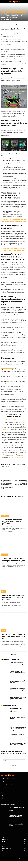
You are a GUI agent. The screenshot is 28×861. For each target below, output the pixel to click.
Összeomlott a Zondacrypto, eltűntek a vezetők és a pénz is (13, 636)
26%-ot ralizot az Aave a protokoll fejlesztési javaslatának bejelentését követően (21, 482)
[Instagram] (7, 784)
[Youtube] (14, 784)
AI (5, 464)
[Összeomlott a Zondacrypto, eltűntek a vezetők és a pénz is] (14, 623)
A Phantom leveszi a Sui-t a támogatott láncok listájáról (13, 560)
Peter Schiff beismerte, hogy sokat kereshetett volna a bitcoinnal (13, 597)
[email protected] (10, 781)
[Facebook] (11, 472)
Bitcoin (3, 591)
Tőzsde (3, 630)
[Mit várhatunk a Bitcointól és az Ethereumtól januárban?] (5, 745)
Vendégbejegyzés (22, 12)
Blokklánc (4, 554)
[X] (14, 472)
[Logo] (14, 2)
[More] (17, 472)
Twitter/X (20, 419)
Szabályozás (5, 515)
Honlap (8, 419)
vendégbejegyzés (5, 466)
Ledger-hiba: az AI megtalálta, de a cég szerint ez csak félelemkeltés (18, 698)
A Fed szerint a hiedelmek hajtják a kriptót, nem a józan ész (12, 522)
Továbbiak (13, 654)
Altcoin (3, 12)
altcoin (8, 464)
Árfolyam (8, 12)
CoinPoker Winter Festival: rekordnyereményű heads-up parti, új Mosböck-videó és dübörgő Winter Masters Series (18, 728)
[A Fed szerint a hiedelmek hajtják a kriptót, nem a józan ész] (14, 508)
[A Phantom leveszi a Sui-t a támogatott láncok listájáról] (14, 547)
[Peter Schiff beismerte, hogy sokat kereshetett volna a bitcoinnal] (14, 584)
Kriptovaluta (13, 12)
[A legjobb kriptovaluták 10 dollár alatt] (5, 736)
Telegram (14, 419)
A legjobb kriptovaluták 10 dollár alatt (17, 735)
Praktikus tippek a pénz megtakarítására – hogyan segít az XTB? (17, 710)
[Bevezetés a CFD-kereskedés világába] (5, 719)
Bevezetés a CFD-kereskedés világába (17, 718)
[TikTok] (9, 784)
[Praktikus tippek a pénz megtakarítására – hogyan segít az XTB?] (5, 710)
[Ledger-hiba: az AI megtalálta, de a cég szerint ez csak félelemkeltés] (5, 699)
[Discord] (2, 784)
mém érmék (22, 464)
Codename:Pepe (15, 464)
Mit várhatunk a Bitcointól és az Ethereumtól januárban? (18, 744)
